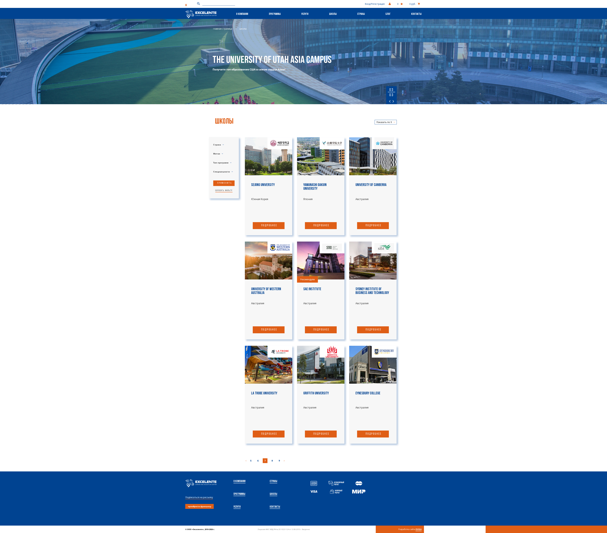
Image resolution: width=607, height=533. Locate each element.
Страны (361, 14)
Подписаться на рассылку (199, 497)
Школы (333, 14)
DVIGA (419, 529)
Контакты (416, 14)
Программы (275, 14)
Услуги (304, 14)
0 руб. (412, 3)
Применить (224, 183)
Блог (388, 14)
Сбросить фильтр (224, 191)
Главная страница (222, 28)
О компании (242, 14)
